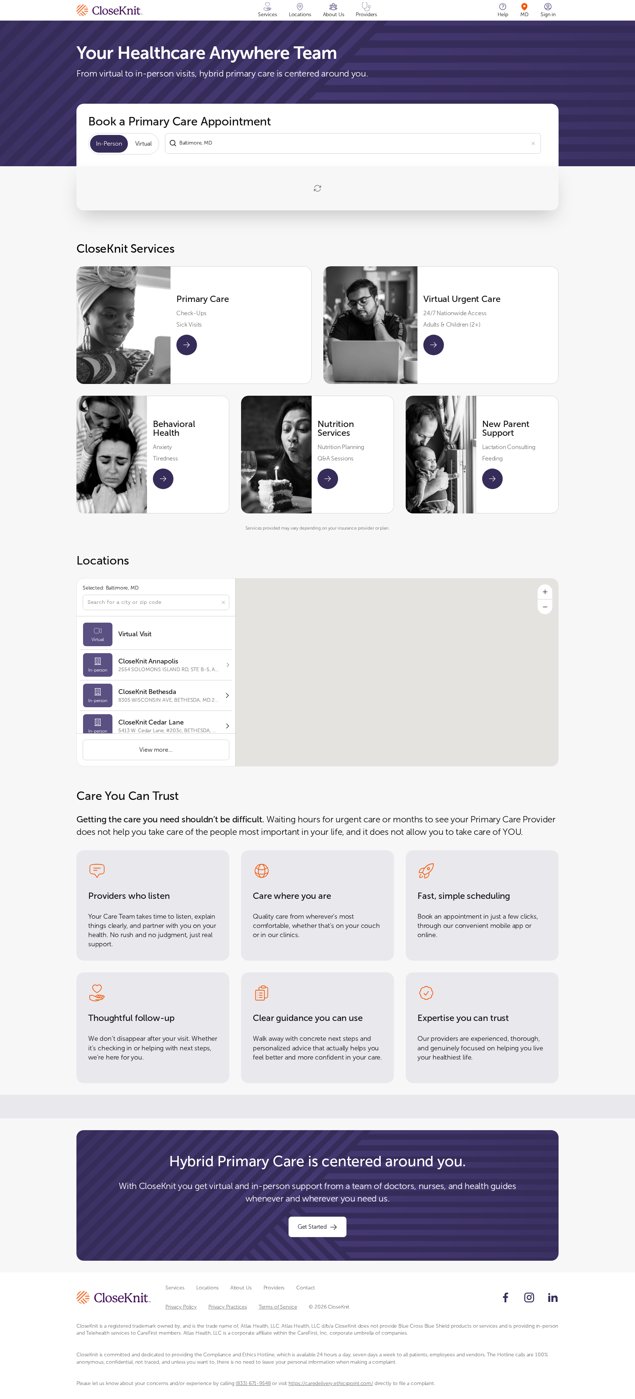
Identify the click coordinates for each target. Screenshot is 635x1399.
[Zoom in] (545, 591)
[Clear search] (533, 143)
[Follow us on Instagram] (529, 1297)
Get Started (312, 1227)
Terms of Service (278, 1307)
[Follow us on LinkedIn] (553, 1297)
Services (174, 1288)
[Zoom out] (545, 606)
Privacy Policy (181, 1307)
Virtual (143, 143)
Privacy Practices (227, 1307)
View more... (155, 750)
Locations (207, 1288)
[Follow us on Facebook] (506, 1297)
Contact (305, 1288)
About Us (241, 1288)
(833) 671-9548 (253, 1383)
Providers (274, 1288)
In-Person (109, 143)
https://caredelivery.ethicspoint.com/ (330, 1383)
